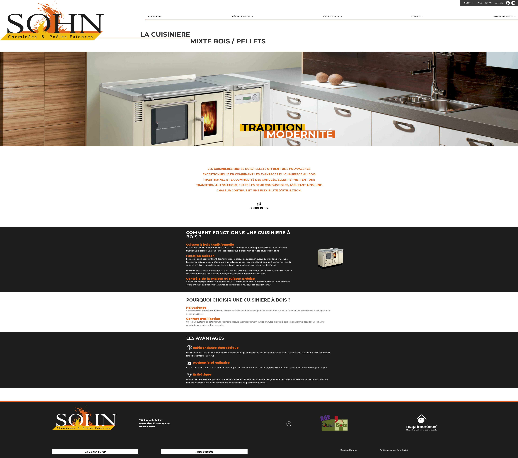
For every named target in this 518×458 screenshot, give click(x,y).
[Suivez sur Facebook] (289, 423)
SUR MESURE (154, 16)
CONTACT (500, 3)
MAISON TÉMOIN (484, 3)
